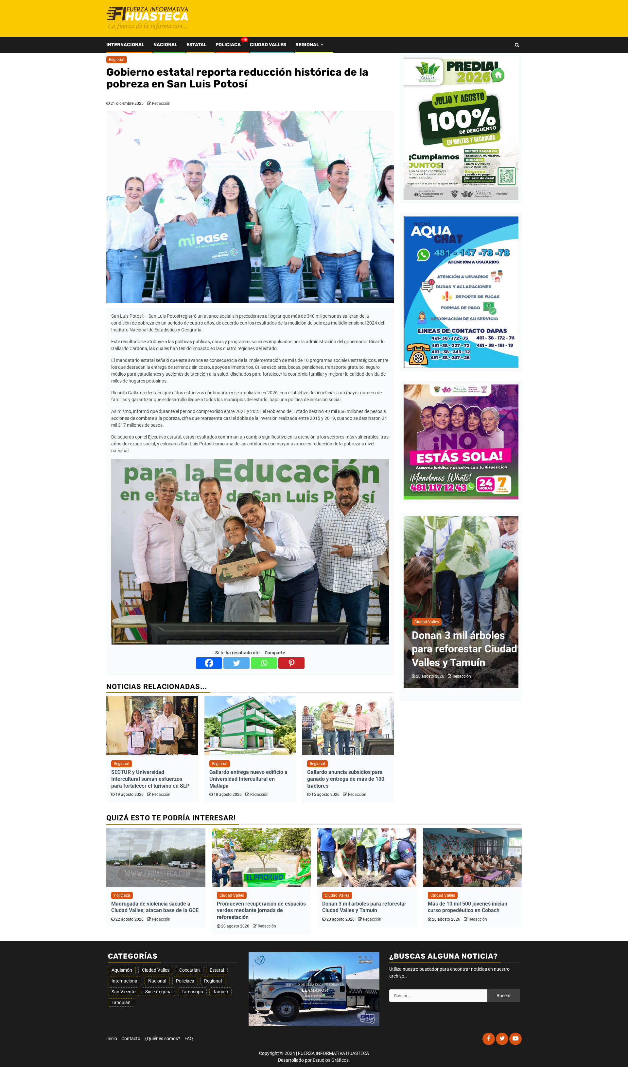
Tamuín (220, 991)
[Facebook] (209, 663)
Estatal (196, 44)
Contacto (130, 1038)
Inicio (111, 1038)
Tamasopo (192, 991)
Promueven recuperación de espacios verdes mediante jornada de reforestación (261, 911)
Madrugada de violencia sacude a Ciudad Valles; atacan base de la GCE (155, 907)
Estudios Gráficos (331, 1060)
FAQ (188, 1038)
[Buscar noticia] (517, 45)
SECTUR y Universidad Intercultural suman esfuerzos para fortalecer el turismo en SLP (150, 779)
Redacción (161, 103)
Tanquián (121, 1002)
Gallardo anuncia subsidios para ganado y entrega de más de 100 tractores (345, 779)
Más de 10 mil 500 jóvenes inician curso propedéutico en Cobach (467, 907)
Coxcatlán (189, 970)
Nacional (165, 44)
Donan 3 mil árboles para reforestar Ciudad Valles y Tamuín (364, 907)
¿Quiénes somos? (162, 1038)
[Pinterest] (291, 663)
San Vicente (123, 991)
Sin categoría (158, 991)
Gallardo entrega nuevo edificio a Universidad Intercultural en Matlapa (248, 779)
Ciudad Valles (268, 44)
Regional (307, 44)
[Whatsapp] (264, 663)
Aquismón (122, 970)
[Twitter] (236, 663)
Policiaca (228, 44)
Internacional (125, 44)
